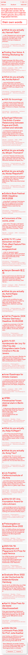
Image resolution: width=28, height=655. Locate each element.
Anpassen (18, 651)
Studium (13, 4)
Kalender (24, 4)
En (23, 2)
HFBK (3, 2)
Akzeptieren (10, 651)
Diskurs (3, 4)
